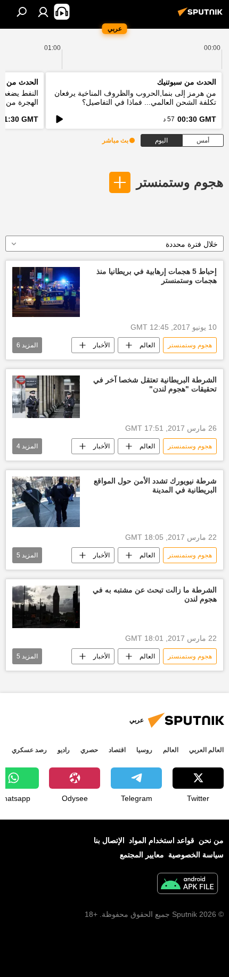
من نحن (211, 840)
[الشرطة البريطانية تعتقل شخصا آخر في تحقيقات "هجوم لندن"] (46, 396)
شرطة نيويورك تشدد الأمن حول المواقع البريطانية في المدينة (155, 485)
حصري (89, 750)
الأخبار (101, 345)
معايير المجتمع (142, 854)
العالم (147, 345)
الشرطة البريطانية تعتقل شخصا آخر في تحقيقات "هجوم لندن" (155, 384)
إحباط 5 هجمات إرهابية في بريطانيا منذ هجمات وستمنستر (156, 276)
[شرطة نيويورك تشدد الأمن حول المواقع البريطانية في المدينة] (46, 502)
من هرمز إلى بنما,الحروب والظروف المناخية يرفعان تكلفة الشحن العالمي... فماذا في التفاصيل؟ (135, 97)
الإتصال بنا (109, 840)
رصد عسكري (29, 750)
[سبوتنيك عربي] (201, 16)
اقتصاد (117, 750)
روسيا (144, 750)
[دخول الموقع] (43, 11)
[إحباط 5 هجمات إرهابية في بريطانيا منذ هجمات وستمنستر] (46, 292)
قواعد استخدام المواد (161, 840)
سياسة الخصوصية (196, 854)
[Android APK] (187, 885)
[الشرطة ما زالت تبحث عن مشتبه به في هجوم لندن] (46, 607)
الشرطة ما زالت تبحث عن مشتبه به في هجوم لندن (155, 594)
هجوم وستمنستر (180, 182)
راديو (64, 750)
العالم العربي (206, 750)
